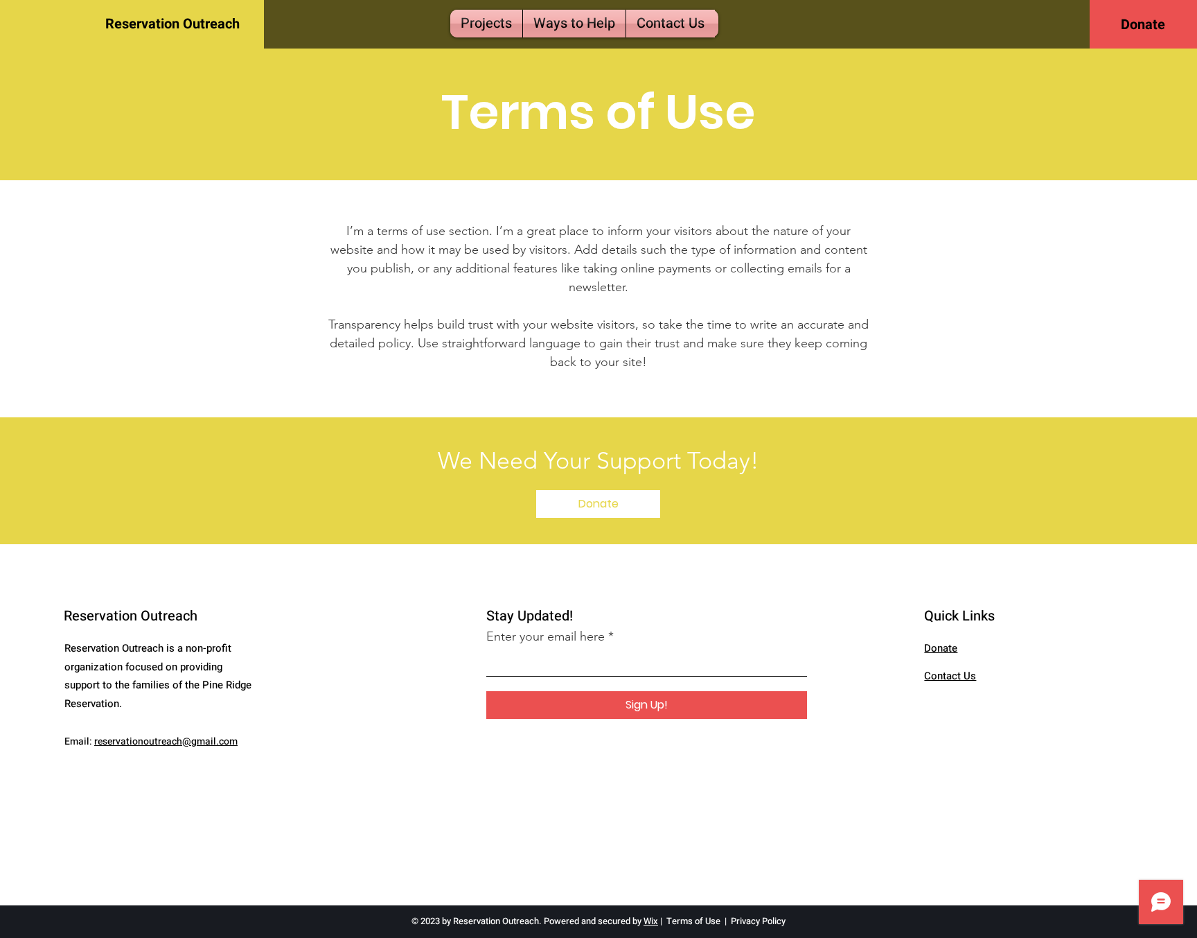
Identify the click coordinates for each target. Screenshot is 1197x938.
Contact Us (950, 676)
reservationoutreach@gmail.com (166, 741)
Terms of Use (693, 921)
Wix (651, 921)
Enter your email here (545, 636)
